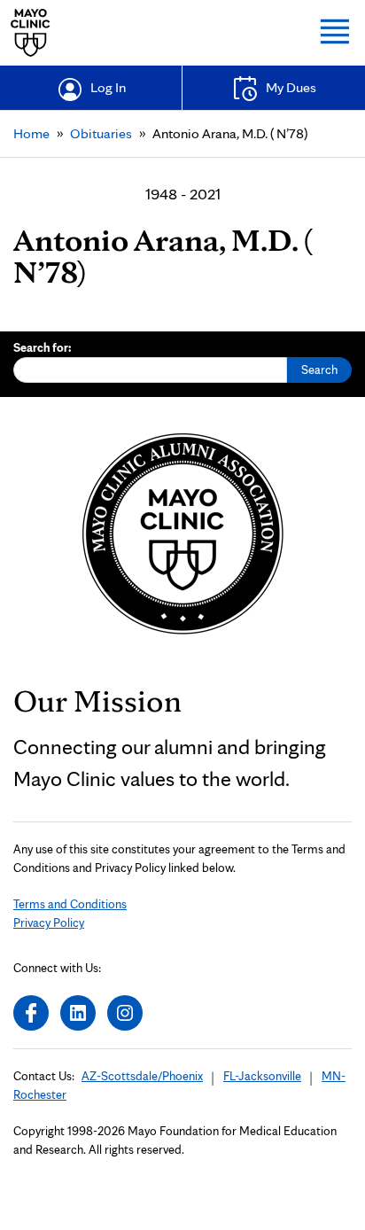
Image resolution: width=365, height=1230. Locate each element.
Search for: (42, 347)
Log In (108, 87)
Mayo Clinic (30, 33)
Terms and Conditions (70, 904)
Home (31, 133)
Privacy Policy (48, 922)
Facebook (31, 1013)
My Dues (291, 87)
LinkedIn (78, 1013)
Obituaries (101, 133)
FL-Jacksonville (262, 1076)
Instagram (125, 1013)
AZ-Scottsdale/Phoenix (142, 1076)
